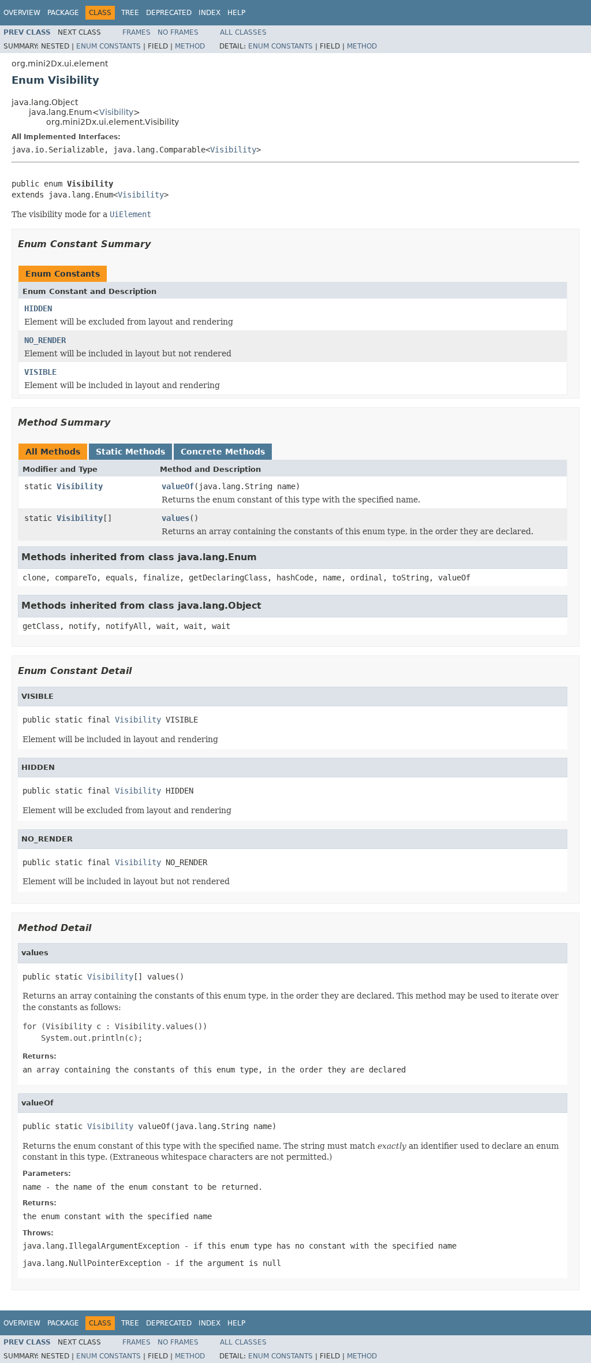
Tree (130, 13)
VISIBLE (40, 372)
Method (190, 46)
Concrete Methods (223, 451)
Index (209, 13)
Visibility (116, 112)
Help (236, 13)
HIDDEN (38, 308)
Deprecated (169, 13)
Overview (21, 13)
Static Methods (130, 451)
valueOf (178, 486)
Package (63, 13)
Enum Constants (108, 46)
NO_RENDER (45, 340)
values (175, 518)
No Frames (178, 32)
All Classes (243, 32)
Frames (136, 32)
